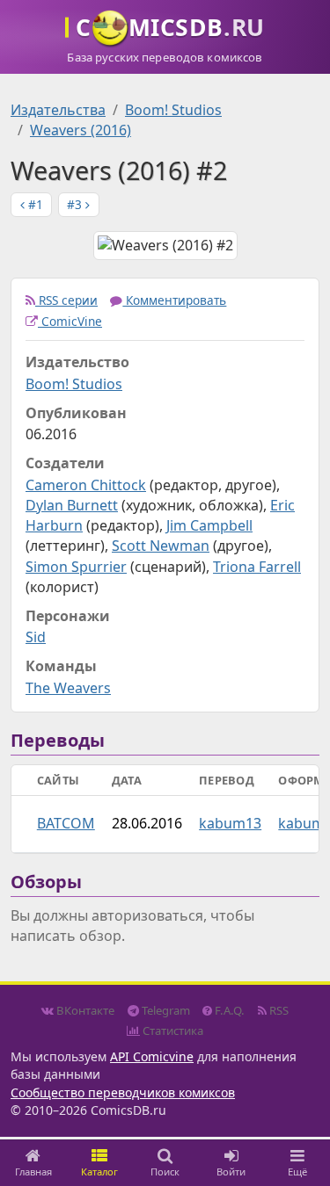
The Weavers (68, 688)
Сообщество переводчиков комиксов (123, 1092)
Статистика (171, 1030)
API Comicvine (152, 1056)
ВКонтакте (84, 1010)
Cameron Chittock (86, 485)
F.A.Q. (228, 1010)
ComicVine (70, 321)
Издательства (58, 109)
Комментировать (174, 300)
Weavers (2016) (80, 130)
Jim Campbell (209, 525)
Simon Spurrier (76, 566)
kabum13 (230, 823)
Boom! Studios (173, 109)
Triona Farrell (257, 566)
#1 (34, 204)
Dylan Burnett (72, 505)
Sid (36, 637)
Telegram (164, 1010)
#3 (76, 204)
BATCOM (66, 823)
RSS (278, 1010)
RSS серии (66, 300)
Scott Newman (160, 545)
